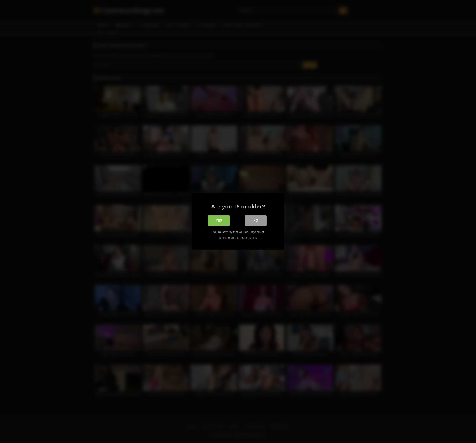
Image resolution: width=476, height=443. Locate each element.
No (255, 220)
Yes (219, 220)
